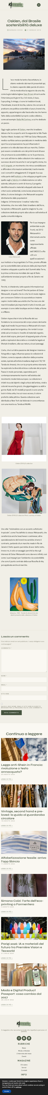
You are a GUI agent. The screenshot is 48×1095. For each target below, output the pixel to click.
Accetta (6, 1091)
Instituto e (18, 176)
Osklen (22, 129)
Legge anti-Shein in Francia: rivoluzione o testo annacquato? (22, 768)
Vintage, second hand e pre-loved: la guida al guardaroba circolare (23, 815)
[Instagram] (19, 1038)
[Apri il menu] (39, 5)
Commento (6, 648)
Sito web (5, 693)
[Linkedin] (29, 1038)
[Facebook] (24, 1038)
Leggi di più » (7, 779)
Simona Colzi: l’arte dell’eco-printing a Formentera (22, 902)
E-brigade (8, 165)
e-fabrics (15, 180)
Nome (4, 675)
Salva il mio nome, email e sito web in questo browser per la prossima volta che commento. (22, 707)
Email (4, 685)
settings (18, 1087)
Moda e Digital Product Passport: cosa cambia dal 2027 (21, 994)
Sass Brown (29, 94)
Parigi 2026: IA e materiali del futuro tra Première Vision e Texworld (22, 947)
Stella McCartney (23, 119)
